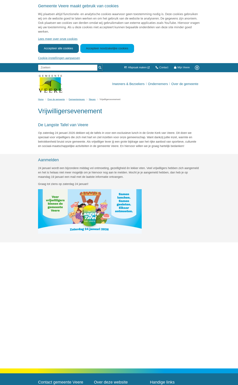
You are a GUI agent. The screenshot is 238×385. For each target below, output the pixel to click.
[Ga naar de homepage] (50, 84)
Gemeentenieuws (77, 99)
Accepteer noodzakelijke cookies (107, 48)
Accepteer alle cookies (58, 48)
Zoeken (100, 68)
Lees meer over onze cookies (58, 39)
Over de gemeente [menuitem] (184, 84)
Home (41, 99)
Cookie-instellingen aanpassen (59, 58)
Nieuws (92, 99)
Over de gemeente (56, 99)
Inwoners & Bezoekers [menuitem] (128, 84)
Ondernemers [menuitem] (158, 84)
